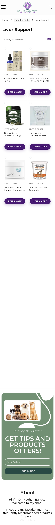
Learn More (15, 92)
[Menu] (3, 7)
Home (5, 20)
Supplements (22, 20)
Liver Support (11, 75)
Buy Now (15, 201)
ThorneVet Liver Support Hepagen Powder (13, 190)
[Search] (50, 7)
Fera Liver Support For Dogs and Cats (39, 79)
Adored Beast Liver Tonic (14, 79)
